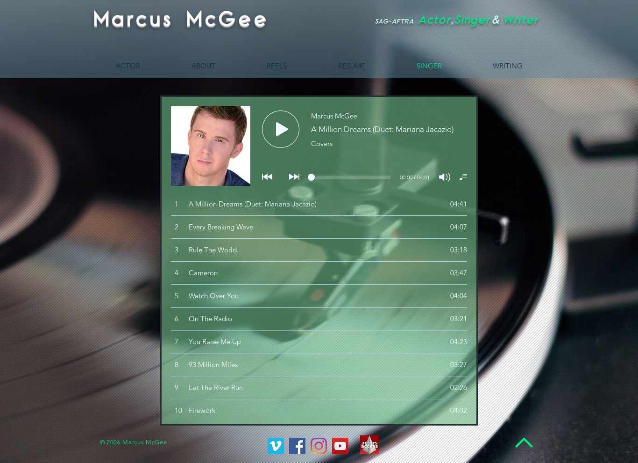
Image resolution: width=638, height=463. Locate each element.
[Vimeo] (276, 446)
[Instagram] (319, 446)
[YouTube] (340, 446)
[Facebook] (297, 446)
